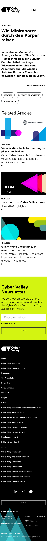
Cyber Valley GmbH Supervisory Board (16, 472)
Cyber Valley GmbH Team (11, 462)
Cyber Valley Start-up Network (13, 422)
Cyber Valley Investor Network (13, 432)
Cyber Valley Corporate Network (14, 427)
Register (23, 331)
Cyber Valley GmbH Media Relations (15, 476)
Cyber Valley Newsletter (10, 363)
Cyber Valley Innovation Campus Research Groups (21, 408)
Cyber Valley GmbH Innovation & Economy (19, 417)
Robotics (8, 95)
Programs (5, 373)
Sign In (23, 503)
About (4, 447)
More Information (35, 86)
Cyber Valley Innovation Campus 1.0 (15, 457)
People (4, 398)
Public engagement (9, 437)
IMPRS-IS (5, 403)
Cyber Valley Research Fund (12, 413)
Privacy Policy (10, 323)
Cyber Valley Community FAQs (13, 481)
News (3, 358)
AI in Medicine (10, 101)
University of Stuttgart (29, 95)
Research (5, 393)
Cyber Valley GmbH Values (11, 467)
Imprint (4, 533)
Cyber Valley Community (11, 452)
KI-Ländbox (5, 383)
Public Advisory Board (10, 442)
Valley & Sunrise (7, 388)
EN (33, 10)
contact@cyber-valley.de (11, 524)
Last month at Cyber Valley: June (23, 202)
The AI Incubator (7, 378)
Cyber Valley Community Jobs (13, 368)
